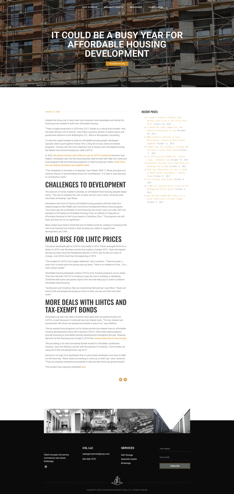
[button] (120, 379)
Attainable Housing (117, 64)
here (83, 367)
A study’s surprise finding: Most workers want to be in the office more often (167, 120)
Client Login (156, 7)
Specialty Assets (113, 7)
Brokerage (136, 7)
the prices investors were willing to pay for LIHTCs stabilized (82, 155)
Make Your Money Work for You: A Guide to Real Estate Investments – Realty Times (167, 172)
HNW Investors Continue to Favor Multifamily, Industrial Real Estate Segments (166, 140)
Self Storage (89, 7)
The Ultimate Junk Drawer (160, 179)
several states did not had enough (110, 338)
